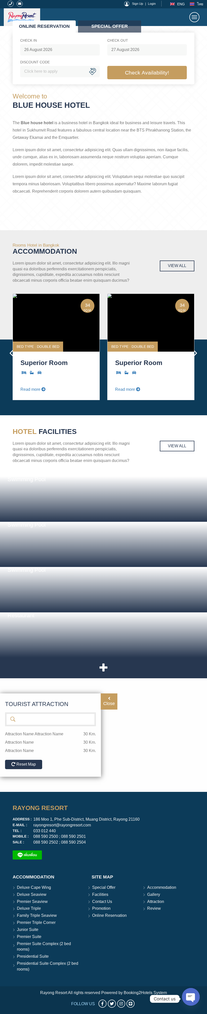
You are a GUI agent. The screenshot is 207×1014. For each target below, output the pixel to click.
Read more (30, 389)
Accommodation (161, 887)
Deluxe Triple (29, 908)
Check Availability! (147, 72)
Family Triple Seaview (37, 915)
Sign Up (137, 4)
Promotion (101, 908)
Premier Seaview (32, 901)
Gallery (153, 894)
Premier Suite (29, 936)
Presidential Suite (33, 956)
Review (154, 908)
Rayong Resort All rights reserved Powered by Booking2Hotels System (103, 993)
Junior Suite (27, 929)
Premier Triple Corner (36, 922)
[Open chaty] (191, 996)
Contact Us (102, 901)
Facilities (100, 894)
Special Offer (103, 887)
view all (177, 266)
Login (152, 4)
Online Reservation (109, 915)
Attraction (155, 901)
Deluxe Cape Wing (34, 887)
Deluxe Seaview (31, 894)
